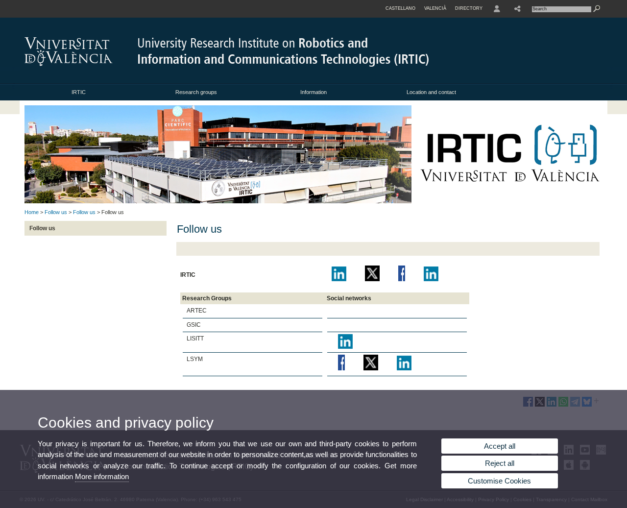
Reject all (499, 463)
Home (31, 212)
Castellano (400, 8)
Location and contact (431, 92)
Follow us (56, 212)
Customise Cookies (499, 481)
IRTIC (79, 92)
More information (102, 476)
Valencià (435, 8)
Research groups (196, 92)
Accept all (499, 446)
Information (313, 92)
